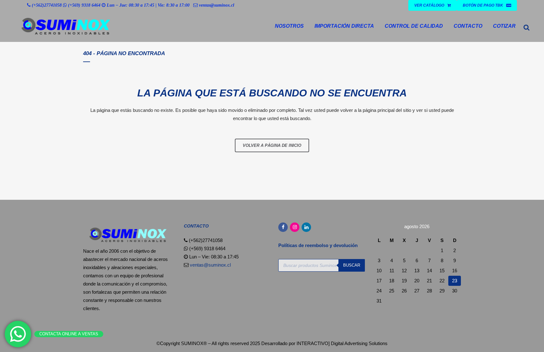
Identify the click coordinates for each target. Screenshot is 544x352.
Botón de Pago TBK (483, 5)
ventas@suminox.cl (216, 5)
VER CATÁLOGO (429, 5)
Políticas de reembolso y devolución (318, 245)
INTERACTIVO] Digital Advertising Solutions (342, 343)
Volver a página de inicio (272, 145)
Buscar (351, 265)
